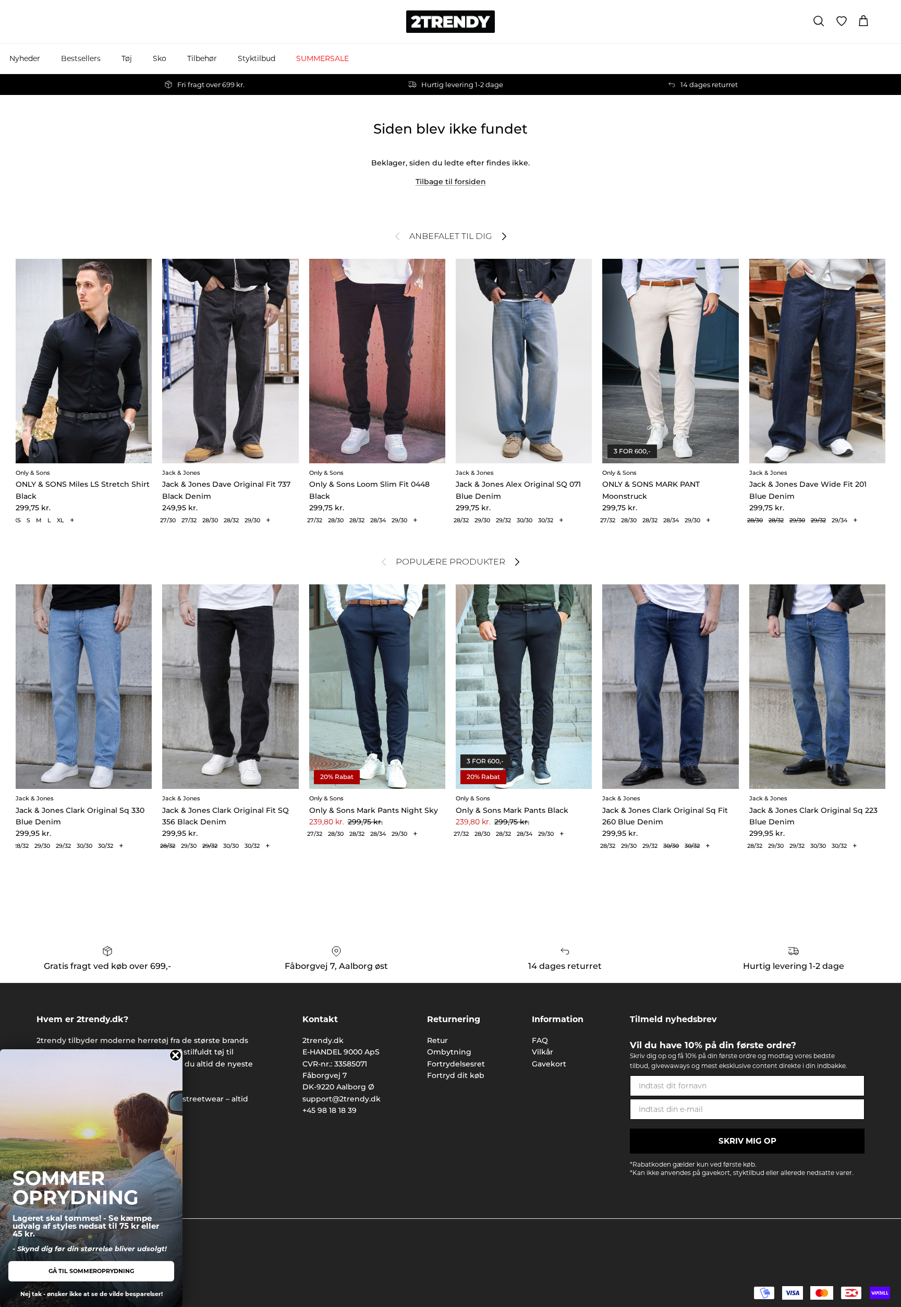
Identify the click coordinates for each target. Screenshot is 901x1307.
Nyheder (24, 58)
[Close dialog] (175, 1055)
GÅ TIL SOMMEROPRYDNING (91, 1271)
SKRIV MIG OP (747, 1141)
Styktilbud (256, 58)
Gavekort (549, 1064)
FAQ (540, 1040)
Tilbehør (202, 58)
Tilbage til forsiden (451, 181)
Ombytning (449, 1052)
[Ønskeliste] (841, 21)
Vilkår (542, 1052)
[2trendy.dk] (450, 21)
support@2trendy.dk (341, 1099)
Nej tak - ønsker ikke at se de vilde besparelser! (91, 1294)
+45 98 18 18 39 (329, 1110)
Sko (159, 58)
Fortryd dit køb (455, 1075)
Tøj (126, 58)
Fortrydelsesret (456, 1064)
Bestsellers (81, 58)
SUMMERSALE (322, 58)
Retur (437, 1040)
